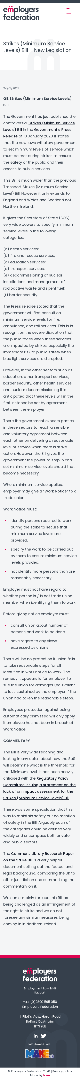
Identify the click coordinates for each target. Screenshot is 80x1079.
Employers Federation (40, 1006)
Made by (40, 1075)
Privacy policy (62, 1071)
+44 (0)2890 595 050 (40, 1001)
